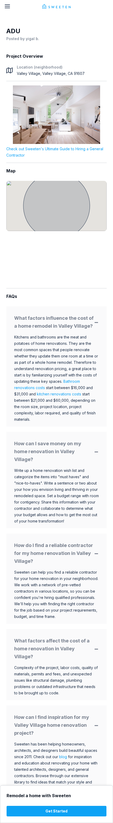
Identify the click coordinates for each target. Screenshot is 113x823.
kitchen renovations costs (59, 394)
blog (63, 756)
